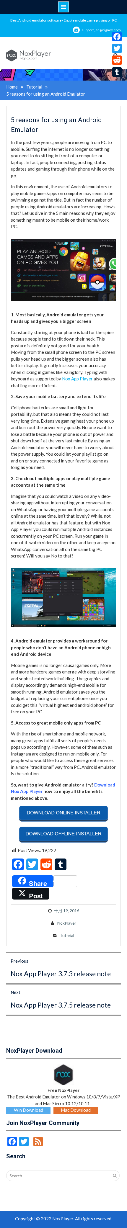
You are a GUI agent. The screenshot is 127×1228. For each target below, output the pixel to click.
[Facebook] (117, 36)
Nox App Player (77, 378)
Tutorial (67, 935)
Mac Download (76, 1110)
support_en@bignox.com (101, 30)
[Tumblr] (117, 72)
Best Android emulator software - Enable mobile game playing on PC (63, 20)
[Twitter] (117, 48)
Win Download (28, 1110)
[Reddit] (117, 60)
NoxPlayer (66, 923)
